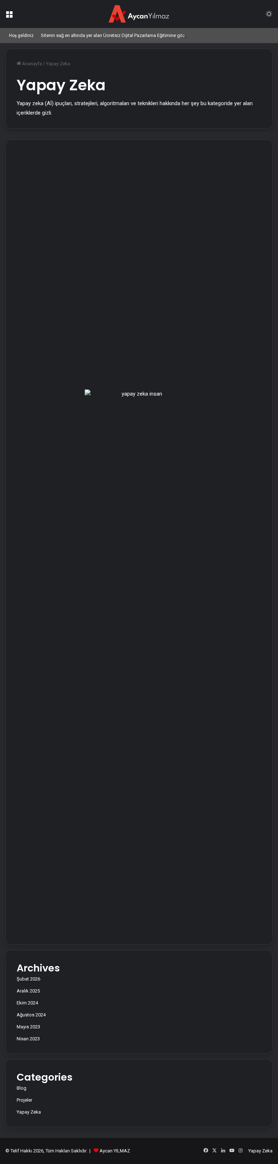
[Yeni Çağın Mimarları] (48, 215)
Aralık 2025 (28, 991)
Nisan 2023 (28, 1038)
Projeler (24, 1100)
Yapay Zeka (29, 1112)
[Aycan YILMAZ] (139, 14)
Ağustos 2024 (31, 1015)
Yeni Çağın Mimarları (40, 160)
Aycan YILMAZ (115, 1150)
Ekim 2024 (27, 1003)
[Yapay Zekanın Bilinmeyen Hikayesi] (48, 353)
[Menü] (9, 16)
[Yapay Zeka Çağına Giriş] (144, 326)
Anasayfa (31, 63)
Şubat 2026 (28, 979)
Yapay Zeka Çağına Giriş (140, 272)
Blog (21, 1088)
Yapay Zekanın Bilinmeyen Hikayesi (40, 286)
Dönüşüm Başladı (133, 160)
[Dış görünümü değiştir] (269, 16)
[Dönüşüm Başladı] (144, 215)
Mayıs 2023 (28, 1026)
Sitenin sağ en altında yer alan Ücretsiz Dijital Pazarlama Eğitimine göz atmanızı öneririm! (132, 35)
